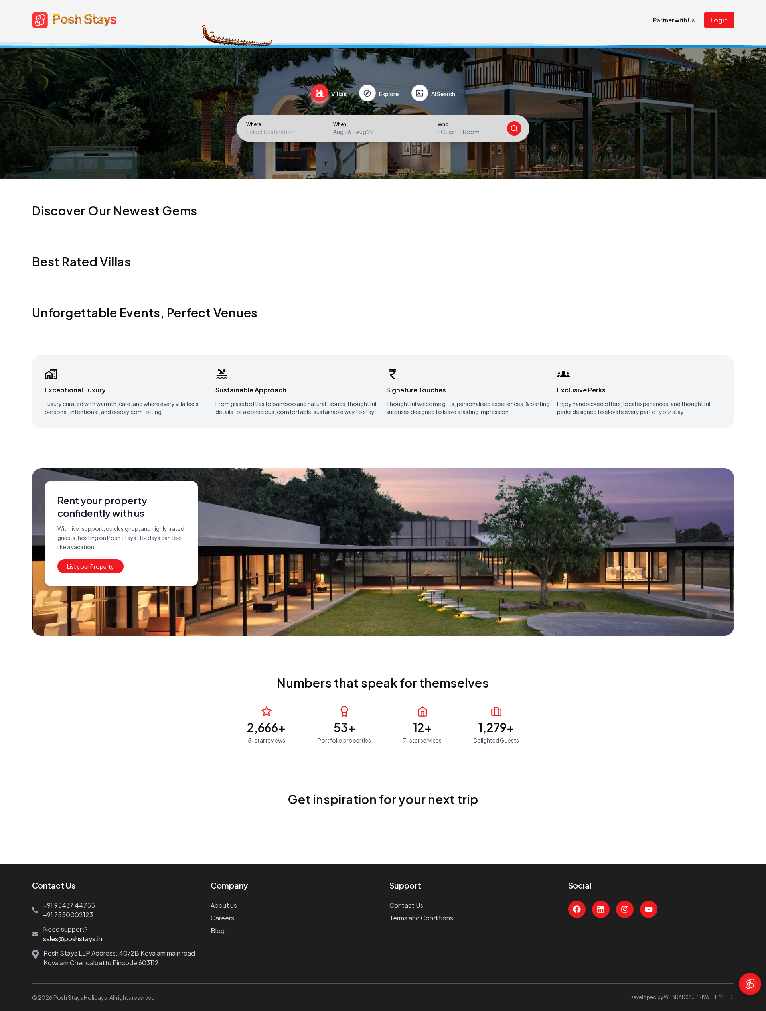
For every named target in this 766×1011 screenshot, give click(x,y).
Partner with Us (674, 20)
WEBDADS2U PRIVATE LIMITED (698, 997)
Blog (218, 930)
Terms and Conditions (421, 918)
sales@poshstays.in (72, 938)
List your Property (90, 566)
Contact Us (406, 905)
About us (224, 905)
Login (719, 20)
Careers (222, 918)
